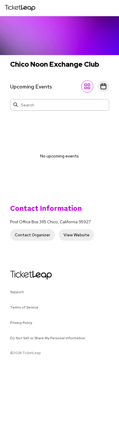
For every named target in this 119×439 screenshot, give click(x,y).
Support (17, 292)
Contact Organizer (32, 234)
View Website (77, 234)
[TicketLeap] (23, 275)
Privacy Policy (21, 322)
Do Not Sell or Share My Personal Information (47, 338)
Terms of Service (24, 307)
